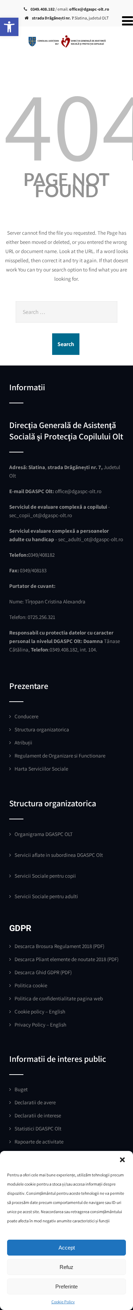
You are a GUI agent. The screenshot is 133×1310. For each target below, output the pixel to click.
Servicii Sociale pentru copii (45, 875)
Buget (21, 1089)
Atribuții (23, 742)
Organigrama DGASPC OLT (44, 834)
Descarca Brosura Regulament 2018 (53, 946)
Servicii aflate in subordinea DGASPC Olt (59, 855)
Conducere (26, 716)
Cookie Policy (63, 1301)
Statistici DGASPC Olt (38, 1128)
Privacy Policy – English (40, 1024)
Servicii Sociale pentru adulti (46, 896)
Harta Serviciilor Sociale (41, 768)
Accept (67, 1248)
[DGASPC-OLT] (67, 37)
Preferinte (66, 1286)
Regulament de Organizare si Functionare (60, 755)
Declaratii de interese (38, 1115)
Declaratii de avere (35, 1102)
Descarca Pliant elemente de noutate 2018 (60, 959)
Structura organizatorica (42, 729)
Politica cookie (31, 985)
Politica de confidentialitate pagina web (59, 998)
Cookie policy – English (40, 1011)
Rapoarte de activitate (39, 1141)
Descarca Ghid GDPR (37, 972)
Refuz (66, 1267)
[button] (9, 27)
